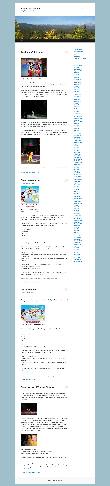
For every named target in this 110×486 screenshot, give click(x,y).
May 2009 (76, 149)
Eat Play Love (77, 48)
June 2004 (76, 249)
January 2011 (77, 115)
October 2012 (77, 83)
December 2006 (78, 198)
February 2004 (77, 256)
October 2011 (77, 99)
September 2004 (78, 244)
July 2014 (76, 67)
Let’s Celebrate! (28, 289)
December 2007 (78, 178)
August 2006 (77, 205)
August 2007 (77, 184)
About (28, 41)
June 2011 (76, 106)
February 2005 (77, 235)
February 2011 (77, 113)
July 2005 (76, 227)
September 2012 (78, 84)
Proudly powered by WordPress (55, 480)
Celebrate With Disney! (32, 51)
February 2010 (77, 133)
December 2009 (78, 137)
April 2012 (76, 91)
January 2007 (77, 196)
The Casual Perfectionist (80, 58)
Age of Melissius (30, 8)
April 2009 (76, 150)
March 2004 (77, 254)
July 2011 (76, 105)
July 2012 (76, 88)
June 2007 (76, 188)
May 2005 (76, 230)
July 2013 (76, 74)
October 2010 (77, 120)
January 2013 (77, 79)
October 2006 (77, 201)
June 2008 (76, 167)
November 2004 (78, 241)
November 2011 (78, 98)
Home (22, 41)
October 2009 (77, 140)
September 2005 (78, 224)
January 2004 (77, 257)
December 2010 (78, 116)
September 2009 (78, 142)
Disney (26, 172)
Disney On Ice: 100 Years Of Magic (37, 387)
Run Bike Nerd (77, 56)
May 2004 (76, 251)
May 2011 (76, 108)
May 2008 (76, 169)
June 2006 (76, 208)
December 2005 (78, 218)
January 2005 (77, 237)
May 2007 (76, 190)
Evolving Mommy (78, 49)
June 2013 (76, 76)
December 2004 (78, 239)
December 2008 (78, 157)
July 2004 (76, 247)
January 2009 (77, 156)
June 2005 (76, 229)
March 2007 (77, 193)
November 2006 (78, 200)
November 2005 (78, 220)
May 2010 (76, 128)
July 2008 (76, 166)
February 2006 (77, 215)
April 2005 (76, 232)
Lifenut (75, 53)
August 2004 (77, 246)
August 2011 (77, 103)
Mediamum (77, 54)
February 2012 (77, 94)
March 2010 (77, 132)
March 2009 (77, 152)
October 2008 (77, 161)
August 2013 (77, 72)
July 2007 (76, 186)
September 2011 (78, 101)
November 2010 (78, 118)
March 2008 (77, 173)
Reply (37, 172)
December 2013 (78, 69)
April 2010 (76, 130)
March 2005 (77, 234)
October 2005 (77, 222)
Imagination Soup (78, 51)
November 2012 (78, 81)
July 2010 (76, 125)
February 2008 (77, 174)
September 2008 (78, 162)
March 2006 (77, 213)
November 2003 (78, 261)
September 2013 (78, 71)
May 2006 (76, 210)
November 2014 (78, 65)
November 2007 (78, 179)
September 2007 (78, 183)
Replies (38, 472)
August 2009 (77, 144)
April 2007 (76, 191)
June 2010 (76, 127)
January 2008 (77, 176)
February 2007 (77, 195)
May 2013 (76, 77)
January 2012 (77, 96)
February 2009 (77, 154)
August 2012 (77, 86)
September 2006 (78, 203)
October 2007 (77, 181)
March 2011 (77, 111)
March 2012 (77, 93)
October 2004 (77, 242)
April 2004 (76, 252)
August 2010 (77, 123)
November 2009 (78, 139)
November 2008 (78, 159)
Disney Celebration (30, 180)
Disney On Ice (32, 172)
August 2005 (77, 225)
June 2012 (76, 89)
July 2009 (76, 145)
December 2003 (78, 259)
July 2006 (76, 207)
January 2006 (77, 217)
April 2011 (76, 110)
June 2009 (76, 147)
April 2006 (76, 212)
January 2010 (77, 135)
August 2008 (77, 164)
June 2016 (76, 64)
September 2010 (78, 122)
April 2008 (76, 171)
